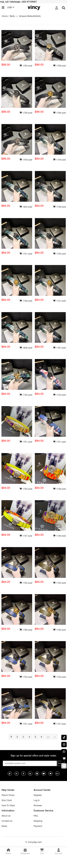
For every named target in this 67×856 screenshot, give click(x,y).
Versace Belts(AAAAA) (30, 15)
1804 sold (27, 206)
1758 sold (27, 112)
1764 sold (27, 65)
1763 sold (27, 159)
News (4, 825)
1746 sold (27, 300)
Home (5, 15)
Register (38, 794)
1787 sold (61, 347)
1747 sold (27, 535)
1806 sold (27, 347)
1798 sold (27, 629)
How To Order (8, 805)
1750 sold (61, 253)
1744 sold (61, 159)
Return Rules (8, 794)
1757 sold (61, 723)
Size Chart (7, 800)
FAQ (36, 815)
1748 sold (61, 206)
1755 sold (27, 582)
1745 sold (27, 394)
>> (48, 736)
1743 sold (61, 394)
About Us (6, 815)
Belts (12, 15)
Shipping (38, 820)
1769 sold (61, 65)
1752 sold (27, 676)
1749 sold (61, 488)
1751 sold (27, 441)
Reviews (38, 805)
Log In (37, 800)
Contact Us (7, 820)
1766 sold (61, 112)
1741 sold (27, 253)
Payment (38, 825)
